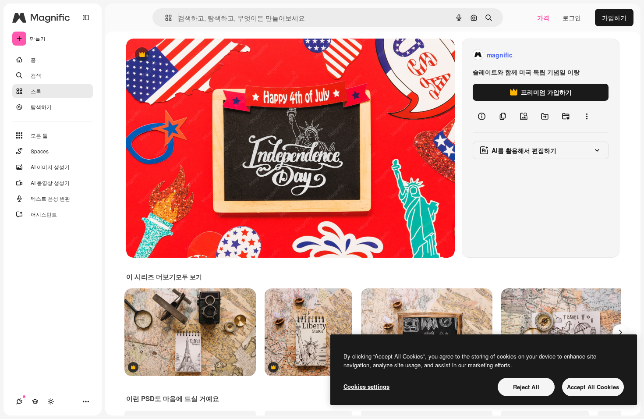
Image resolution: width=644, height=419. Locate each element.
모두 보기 (189, 276)
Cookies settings (366, 386)
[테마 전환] (51, 401)
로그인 (572, 17)
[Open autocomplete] (165, 17)
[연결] (19, 401)
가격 (543, 17)
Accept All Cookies (593, 387)
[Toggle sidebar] (86, 18)
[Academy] (35, 401)
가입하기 (614, 17)
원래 (176, 55)
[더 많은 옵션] (586, 116)
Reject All (526, 387)
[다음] (620, 332)
